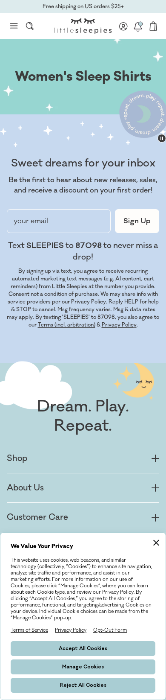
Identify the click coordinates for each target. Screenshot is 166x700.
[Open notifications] (138, 26)
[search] (30, 26)
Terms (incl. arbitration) (66, 324)
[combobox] (30, 26)
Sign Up (137, 221)
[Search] (30, 26)
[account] (123, 26)
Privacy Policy (119, 324)
